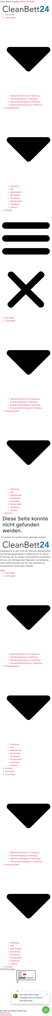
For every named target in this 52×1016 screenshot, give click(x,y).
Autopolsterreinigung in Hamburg (26, 104)
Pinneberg (15, 198)
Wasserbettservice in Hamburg (24, 95)
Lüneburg (14, 204)
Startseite (9, 14)
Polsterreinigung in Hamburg (23, 98)
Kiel (12, 189)
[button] (26, 264)
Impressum (5, 1012)
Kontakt (8, 210)
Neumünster (16, 192)
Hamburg (14, 186)
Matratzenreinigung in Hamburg (25, 101)
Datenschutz (6, 1014)
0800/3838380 (27, 1)
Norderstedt (16, 201)
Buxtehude (15, 195)
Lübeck (13, 207)
